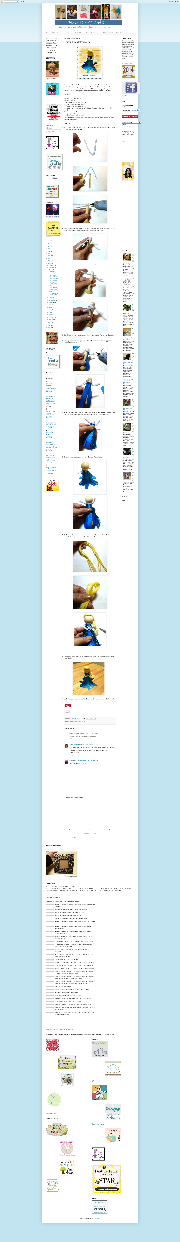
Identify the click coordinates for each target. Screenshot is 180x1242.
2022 (49, 246)
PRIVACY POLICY (107, 33)
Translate (128, 126)
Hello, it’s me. (49, 436)
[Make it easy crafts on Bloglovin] (131, 111)
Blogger (97, 1218)
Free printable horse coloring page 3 (53, 283)
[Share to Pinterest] (95, 719)
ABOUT (118, 33)
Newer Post (68, 830)
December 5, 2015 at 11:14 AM (89, 760)
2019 (49, 253)
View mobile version (90, 833)
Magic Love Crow (74, 760)
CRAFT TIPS (77, 33)
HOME (46, 33)
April (50, 312)
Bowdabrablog (97, 699)
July (50, 305)
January (51, 319)
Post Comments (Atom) (78, 838)
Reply (71, 738)
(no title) (133, 473)
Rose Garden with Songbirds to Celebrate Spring (50, 459)
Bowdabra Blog (50, 443)
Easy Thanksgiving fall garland (53, 293)
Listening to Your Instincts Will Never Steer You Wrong (51, 388)
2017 (49, 258)
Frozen (85, 721)
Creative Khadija (74, 733)
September (52, 300)
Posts (50, 128)
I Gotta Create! (50, 456)
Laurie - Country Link (75, 744)
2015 (49, 263)
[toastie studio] (96, 1081)
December (52, 265)
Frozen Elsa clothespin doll (52, 271)
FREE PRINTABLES (91, 33)
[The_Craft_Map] (52, 491)
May (50, 310)
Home (90, 830)
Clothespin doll (78, 721)
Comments (51, 131)
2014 (49, 322)
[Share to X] (91, 719)
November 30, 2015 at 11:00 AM (89, 733)
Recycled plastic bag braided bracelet (128, 382)
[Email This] (87, 719)
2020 (49, 251)
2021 (49, 248)
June (50, 307)
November (52, 268)
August (51, 302)
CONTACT (55, 33)
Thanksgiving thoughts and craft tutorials (53, 277)
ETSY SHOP (66, 33)
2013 (49, 325)
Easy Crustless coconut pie (53, 288)
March (51, 314)
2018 (49, 256)
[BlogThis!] (89, 719)
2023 (49, 243)
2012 (49, 327)
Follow (47, 100)
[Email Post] (84, 718)
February (51, 317)
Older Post (112, 830)
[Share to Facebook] (93, 719)
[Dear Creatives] (67, 1155)
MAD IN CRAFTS (51, 423)
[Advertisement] (90, 814)
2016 (49, 261)
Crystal (73, 718)
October (51, 297)
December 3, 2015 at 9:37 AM (90, 744)
